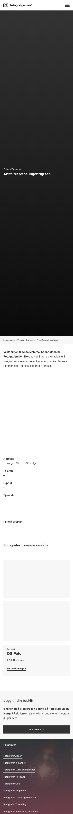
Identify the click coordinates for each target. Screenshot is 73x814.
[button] (67, 5)
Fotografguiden (9, 340)
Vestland (20, 340)
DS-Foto (14, 653)
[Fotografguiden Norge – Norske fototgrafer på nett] (17, 5)
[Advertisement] (36, 413)
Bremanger (30, 340)
